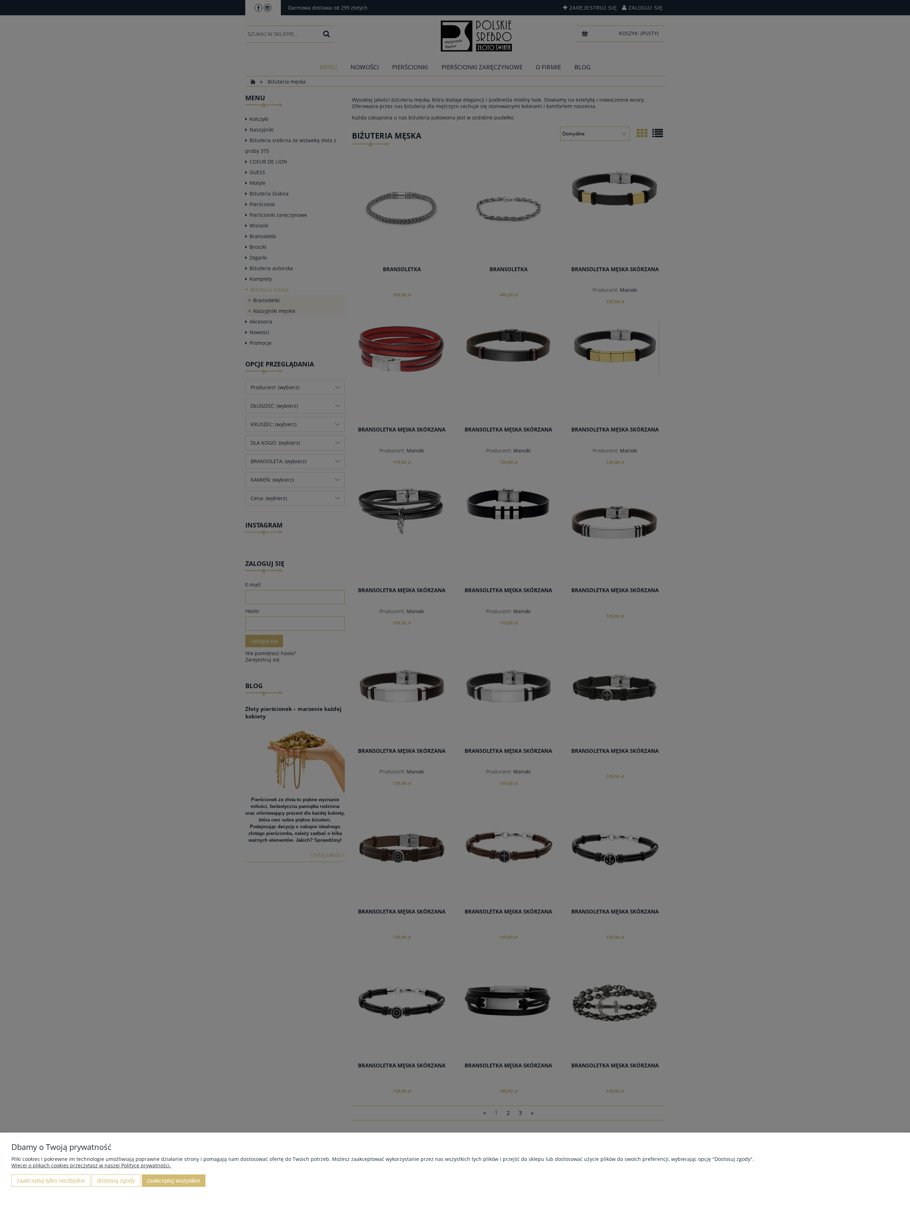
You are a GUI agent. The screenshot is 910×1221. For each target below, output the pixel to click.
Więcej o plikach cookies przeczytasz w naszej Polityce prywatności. (91, 1165)
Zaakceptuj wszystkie (173, 1180)
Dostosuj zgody (116, 1180)
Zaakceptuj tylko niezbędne (51, 1180)
